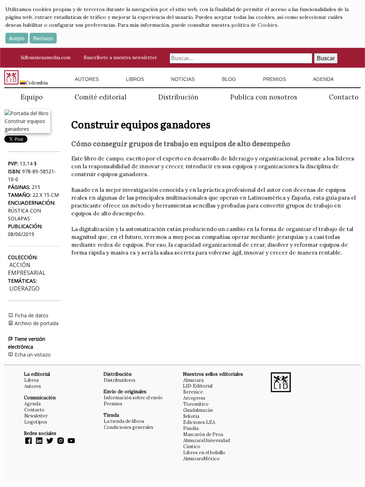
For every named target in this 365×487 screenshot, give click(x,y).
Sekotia (191, 416)
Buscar (326, 58)
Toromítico (196, 404)
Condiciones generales (128, 427)
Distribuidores (119, 380)
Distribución (178, 97)
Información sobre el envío (133, 397)
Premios (274, 79)
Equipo (32, 97)
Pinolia (191, 428)
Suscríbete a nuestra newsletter (120, 57)
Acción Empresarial (26, 269)
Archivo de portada (35, 323)
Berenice (193, 392)
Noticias (183, 79)
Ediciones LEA (199, 422)
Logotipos (35, 422)
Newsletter (36, 416)
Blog (229, 79)
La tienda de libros (124, 421)
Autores (87, 79)
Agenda (323, 79)
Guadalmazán (198, 410)
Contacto (344, 97)
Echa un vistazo (32, 354)
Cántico (191, 446)
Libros (135, 79)
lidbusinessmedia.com (46, 57)
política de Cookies (254, 25)
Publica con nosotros (263, 97)
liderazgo (24, 288)
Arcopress (194, 398)
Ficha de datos (30, 315)
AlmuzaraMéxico (201, 458)
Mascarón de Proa (203, 434)
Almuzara (193, 380)
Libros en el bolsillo (204, 452)
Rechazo (43, 38)
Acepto (17, 38)
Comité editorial (100, 97)
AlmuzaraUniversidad (206, 440)
